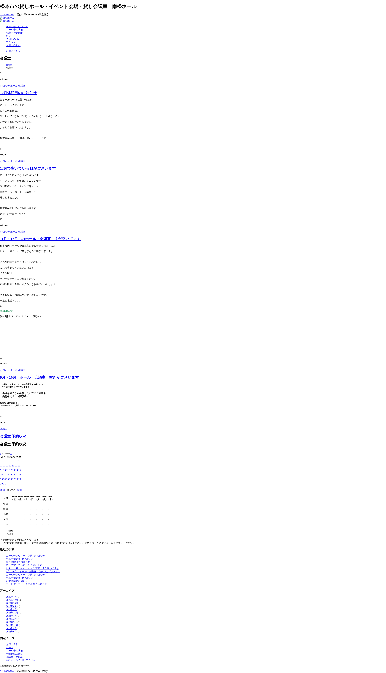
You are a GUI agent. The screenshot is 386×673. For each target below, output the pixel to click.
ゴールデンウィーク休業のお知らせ (25, 555)
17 (4, 474)
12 (10, 470)
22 (19, 474)
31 (4, 483)
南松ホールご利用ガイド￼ (20, 660)
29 (19, 479)
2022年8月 (11, 628)
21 (16, 474)
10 (4, 470)
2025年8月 (11, 606)
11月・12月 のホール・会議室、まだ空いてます (40, 239)
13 (13, 470)
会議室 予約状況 (15, 32)
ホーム (9, 647)
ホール (13, 85)
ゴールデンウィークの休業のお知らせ (26, 584)
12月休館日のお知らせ (18, 93)
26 (10, 479)
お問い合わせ (13, 45)
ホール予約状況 (14, 29)
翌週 (19, 490)
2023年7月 (11, 616)
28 (16, 479)
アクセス (11, 42)
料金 (8, 36)
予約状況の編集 (14, 654)
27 (13, 479)
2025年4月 (11, 609)
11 (7, 470)
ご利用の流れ (13, 39)
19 (10, 474)
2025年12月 (12, 600)
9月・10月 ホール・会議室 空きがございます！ (41, 377)
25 (7, 479)
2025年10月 (12, 603)
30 (1, 483)
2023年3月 (11, 622)
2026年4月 (11, 597)
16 (1, 474)
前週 (2, 490)
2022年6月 (11, 631)
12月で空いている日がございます (28, 168)
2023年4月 (11, 619)
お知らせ (5, 85)
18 (7, 474)
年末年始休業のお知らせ (19, 559)
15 (19, 470)
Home (9, 65)
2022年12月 (12, 625)
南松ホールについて (17, 26)
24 (4, 479)
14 (16, 470)
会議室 (21, 85)
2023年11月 (12, 612)
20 (13, 474)
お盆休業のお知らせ (17, 581)
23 (1, 479)
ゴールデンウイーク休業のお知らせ (25, 574)
